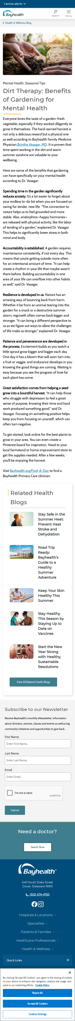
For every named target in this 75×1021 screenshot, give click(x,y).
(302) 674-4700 (39, 894)
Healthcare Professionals (35, 940)
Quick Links (14, 960)
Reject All (37, 992)
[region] (37, 994)
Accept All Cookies (37, 1003)
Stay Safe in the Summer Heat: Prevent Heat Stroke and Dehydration (51, 524)
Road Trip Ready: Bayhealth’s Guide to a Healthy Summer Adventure (48, 562)
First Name (12, 737)
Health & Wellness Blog (18, 23)
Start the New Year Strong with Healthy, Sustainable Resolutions (50, 657)
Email (8, 770)
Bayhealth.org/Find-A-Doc (29, 471)
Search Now (37, 847)
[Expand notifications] (24, 4)
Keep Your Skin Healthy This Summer (51, 596)
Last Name (12, 753)
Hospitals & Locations (35, 915)
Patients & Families (36, 932)
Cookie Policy (42, 985)
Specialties (36, 923)
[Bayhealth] (13, 13)
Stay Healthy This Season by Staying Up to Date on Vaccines (51, 624)
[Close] (70, 972)
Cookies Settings (37, 1014)
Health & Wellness (36, 949)
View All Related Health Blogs (33, 682)
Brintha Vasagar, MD (32, 144)
